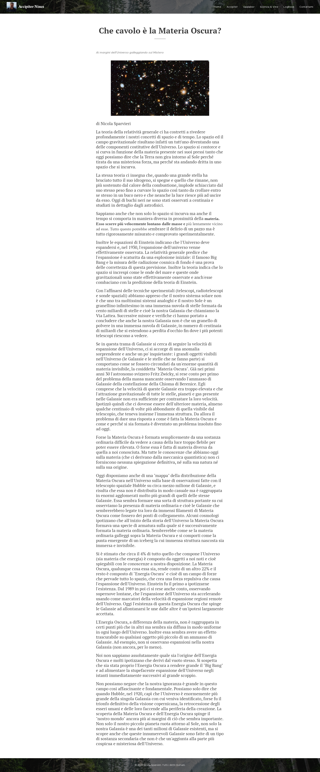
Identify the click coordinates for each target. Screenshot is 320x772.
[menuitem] (218, 7)
